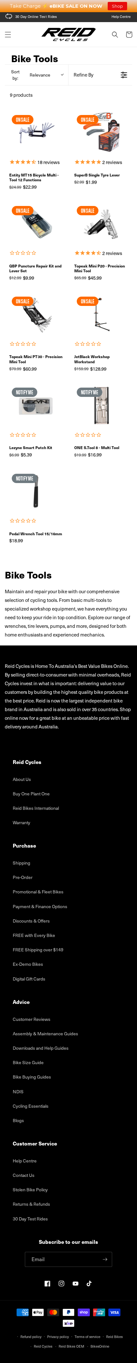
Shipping (21, 863)
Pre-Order (22, 877)
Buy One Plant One (31, 794)
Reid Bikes (114, 1336)
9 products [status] (21, 95)
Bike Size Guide (28, 1062)
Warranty (21, 822)
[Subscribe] (105, 1259)
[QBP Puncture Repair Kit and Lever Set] (36, 223)
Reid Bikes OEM (71, 1346)
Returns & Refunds (31, 1204)
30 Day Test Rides (30, 1219)
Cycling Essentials (30, 1106)
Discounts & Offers (31, 921)
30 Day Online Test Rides (36, 16)
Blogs (18, 1120)
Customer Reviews (31, 1019)
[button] (8, 35)
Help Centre (121, 16)
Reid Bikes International (36, 808)
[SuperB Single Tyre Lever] (101, 132)
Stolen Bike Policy (30, 1189)
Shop (117, 6)
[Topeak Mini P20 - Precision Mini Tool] (101, 223)
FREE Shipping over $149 (38, 950)
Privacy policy (58, 1336)
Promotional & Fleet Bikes (38, 892)
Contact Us (23, 1175)
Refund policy (30, 1336)
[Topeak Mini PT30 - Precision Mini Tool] (36, 314)
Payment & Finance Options (40, 906)
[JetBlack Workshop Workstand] (101, 314)
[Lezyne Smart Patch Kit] (36, 405)
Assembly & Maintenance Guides (45, 1033)
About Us (22, 779)
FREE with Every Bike (34, 935)
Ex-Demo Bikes (28, 964)
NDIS (18, 1091)
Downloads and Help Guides (40, 1048)
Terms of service (87, 1336)
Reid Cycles (43, 1346)
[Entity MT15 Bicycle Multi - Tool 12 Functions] (36, 132)
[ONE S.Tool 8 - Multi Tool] (101, 405)
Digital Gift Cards (29, 979)
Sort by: (30, 75)
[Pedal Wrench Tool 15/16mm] (36, 491)
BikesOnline (99, 1346)
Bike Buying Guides (32, 1077)
